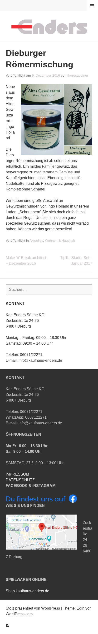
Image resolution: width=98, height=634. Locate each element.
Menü (92, 6)
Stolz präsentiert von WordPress (33, 608)
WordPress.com (19, 614)
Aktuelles (36, 240)
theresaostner (77, 75)
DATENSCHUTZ (20, 480)
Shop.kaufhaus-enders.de (27, 591)
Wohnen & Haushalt (60, 240)
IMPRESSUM (17, 474)
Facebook (8, 625)
